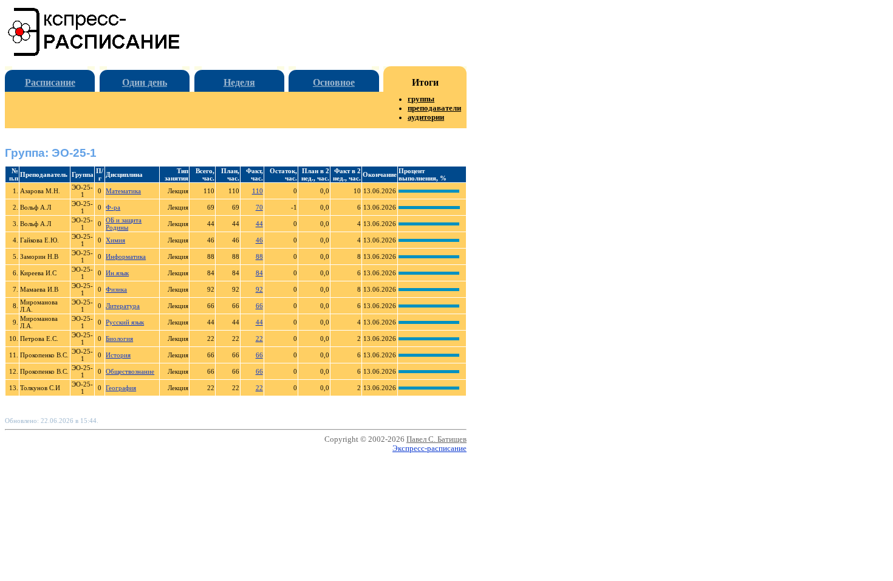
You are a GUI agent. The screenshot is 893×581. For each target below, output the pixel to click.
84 (259, 273)
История (118, 355)
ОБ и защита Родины (124, 223)
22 (259, 338)
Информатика (126, 256)
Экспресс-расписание (429, 448)
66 (259, 305)
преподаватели (434, 108)
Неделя (239, 82)
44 (259, 223)
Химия (115, 240)
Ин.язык (117, 273)
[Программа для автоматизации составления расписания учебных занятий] (94, 54)
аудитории (426, 117)
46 (259, 240)
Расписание (50, 82)
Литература (123, 305)
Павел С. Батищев (436, 439)
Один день (144, 82)
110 (257, 190)
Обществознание (130, 371)
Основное (334, 82)
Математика (123, 190)
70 (259, 207)
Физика (116, 289)
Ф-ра (113, 207)
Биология (119, 338)
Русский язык (125, 322)
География (121, 387)
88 (259, 256)
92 (259, 289)
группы (421, 99)
